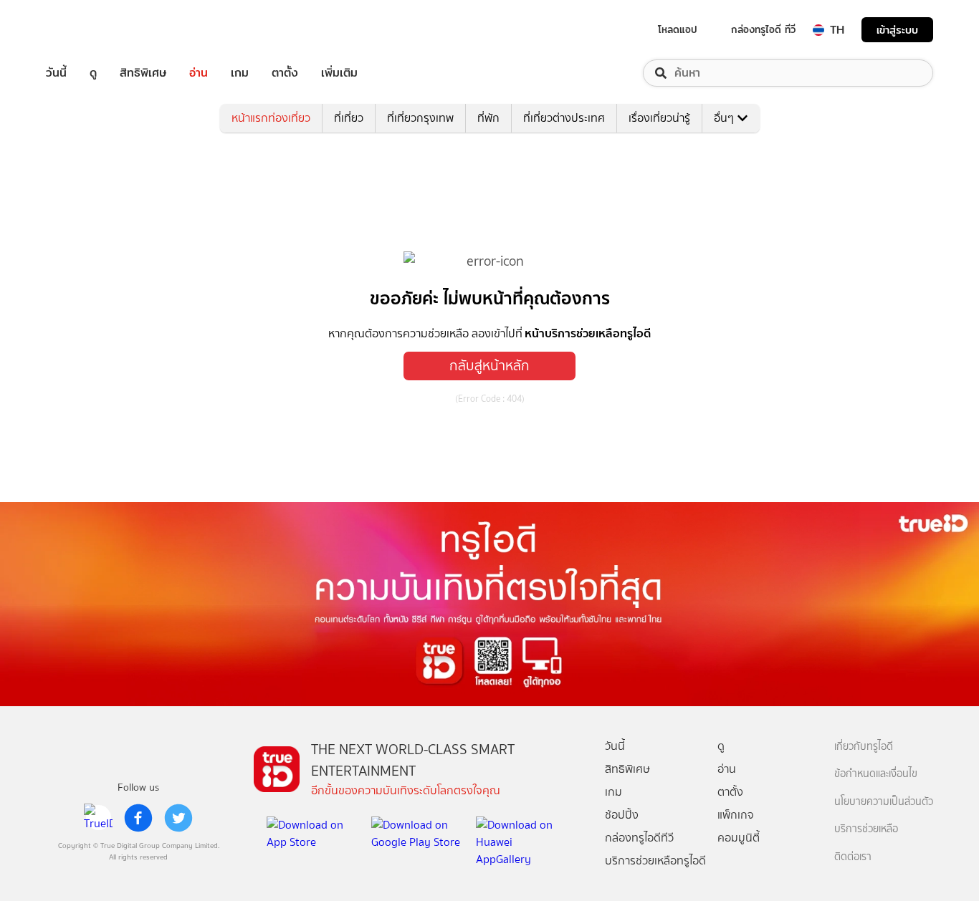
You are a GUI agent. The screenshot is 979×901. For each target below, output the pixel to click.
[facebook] (138, 818)
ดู (93, 73)
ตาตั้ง (285, 73)
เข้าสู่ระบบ (897, 29)
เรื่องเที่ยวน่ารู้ (659, 118)
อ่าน (198, 73)
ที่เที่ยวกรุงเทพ (420, 118)
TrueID (89, 29)
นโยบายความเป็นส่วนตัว (883, 801)
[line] (98, 818)
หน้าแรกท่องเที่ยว (270, 118)
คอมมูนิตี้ (738, 837)
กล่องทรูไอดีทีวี (639, 837)
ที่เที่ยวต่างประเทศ (564, 118)
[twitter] (178, 818)
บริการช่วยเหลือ (866, 829)
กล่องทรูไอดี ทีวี (763, 29)
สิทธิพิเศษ (143, 73)
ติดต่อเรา (852, 856)
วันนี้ (56, 73)
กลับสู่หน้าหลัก (489, 365)
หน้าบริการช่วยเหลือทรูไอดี (588, 333)
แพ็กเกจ (735, 814)
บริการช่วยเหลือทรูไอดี (655, 860)
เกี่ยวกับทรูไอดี (863, 746)
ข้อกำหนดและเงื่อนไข (875, 773)
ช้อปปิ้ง (622, 814)
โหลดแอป (677, 29)
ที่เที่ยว (348, 118)
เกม (240, 73)
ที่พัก (488, 118)
